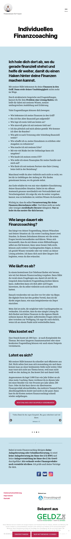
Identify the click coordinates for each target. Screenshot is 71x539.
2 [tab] (34, 432)
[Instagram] (51, 474)
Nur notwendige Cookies (45, 534)
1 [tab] (32, 432)
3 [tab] (36, 432)
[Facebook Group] (45, 474)
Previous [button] (11, 420)
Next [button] (60, 420)
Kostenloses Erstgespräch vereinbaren (35, 403)
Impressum (8, 496)
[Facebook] (39, 474)
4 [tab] (38, 432)
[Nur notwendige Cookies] (69, 531)
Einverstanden (21, 534)
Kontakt (7, 498)
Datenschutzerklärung (13, 493)
